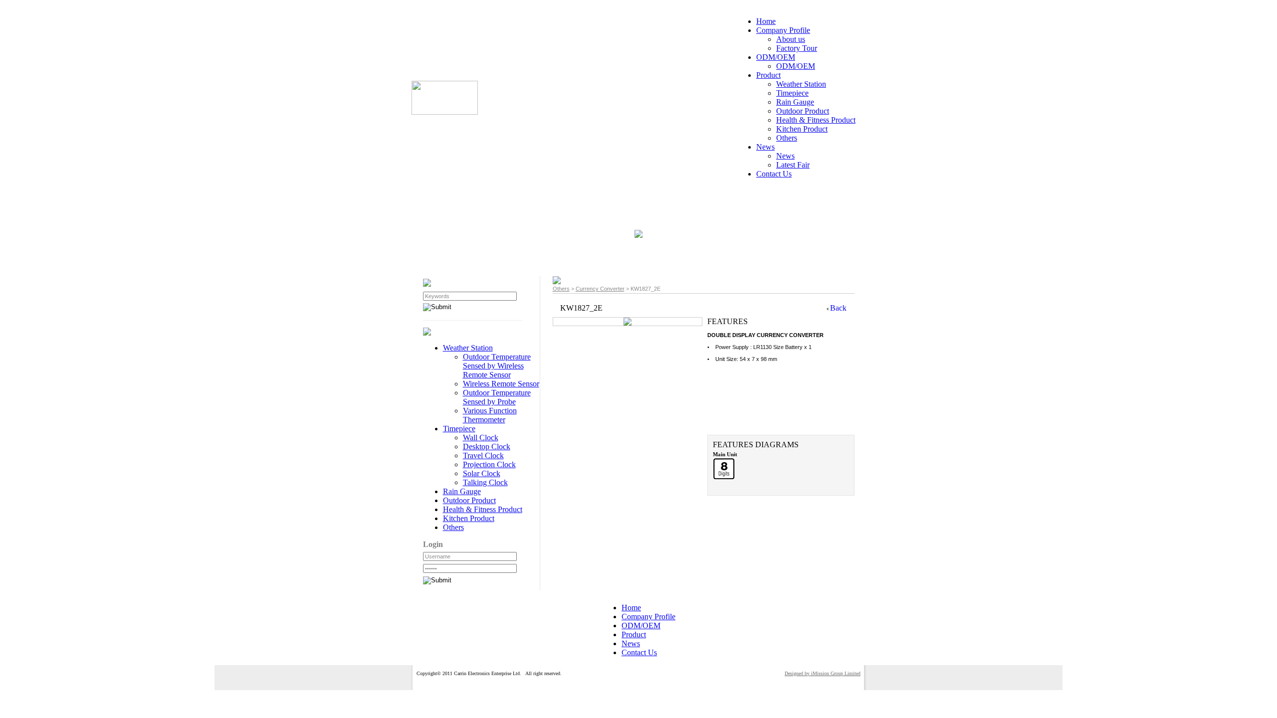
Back (838, 308)
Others (561, 289)
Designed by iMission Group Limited (822, 673)
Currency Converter (600, 289)
